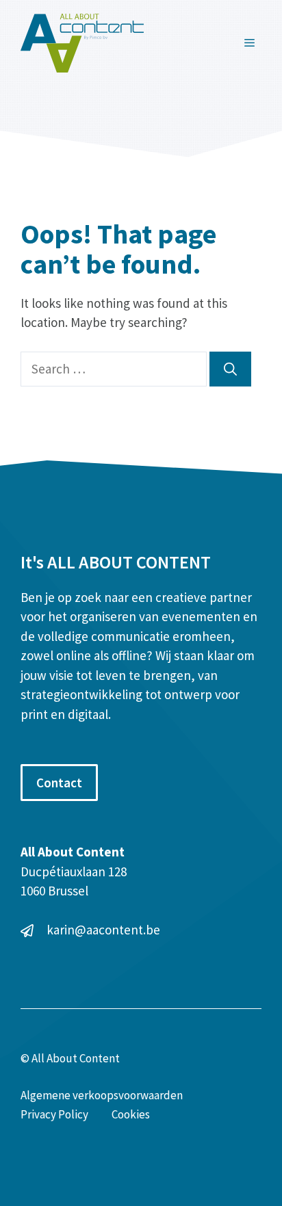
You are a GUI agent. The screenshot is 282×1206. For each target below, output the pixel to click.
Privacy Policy (54, 1114)
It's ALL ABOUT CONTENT (116, 562)
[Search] (230, 369)
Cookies (131, 1114)
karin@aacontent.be (103, 929)
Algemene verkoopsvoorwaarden (102, 1095)
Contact (59, 782)
